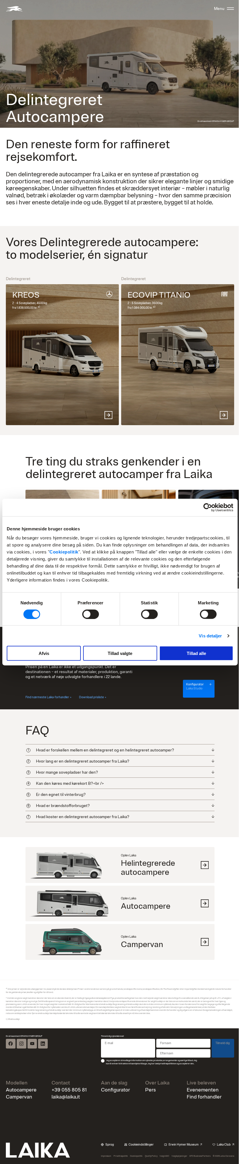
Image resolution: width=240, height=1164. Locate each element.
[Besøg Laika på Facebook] (10, 1058)
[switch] (90, 614)
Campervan (19, 1111)
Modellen (17, 1098)
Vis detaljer (210, 635)
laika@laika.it (65, 1111)
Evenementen (199, 1104)
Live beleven (197, 1098)
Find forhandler (200, 1111)
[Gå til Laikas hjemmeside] (14, 8)
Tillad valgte (120, 653)
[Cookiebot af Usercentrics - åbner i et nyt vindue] (207, 507)
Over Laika (155, 1098)
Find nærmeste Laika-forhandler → (48, 697)
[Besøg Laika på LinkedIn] (42, 1058)
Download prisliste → (92, 697)
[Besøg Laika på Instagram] (21, 1058)
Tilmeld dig (218, 1058)
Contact (60, 1098)
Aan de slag (112, 1098)
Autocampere (21, 1104)
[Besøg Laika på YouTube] (32, 1058)
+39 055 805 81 (68, 1104)
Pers (148, 1104)
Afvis (44, 653)
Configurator (113, 1104)
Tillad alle (196, 653)
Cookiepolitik (63, 551)
